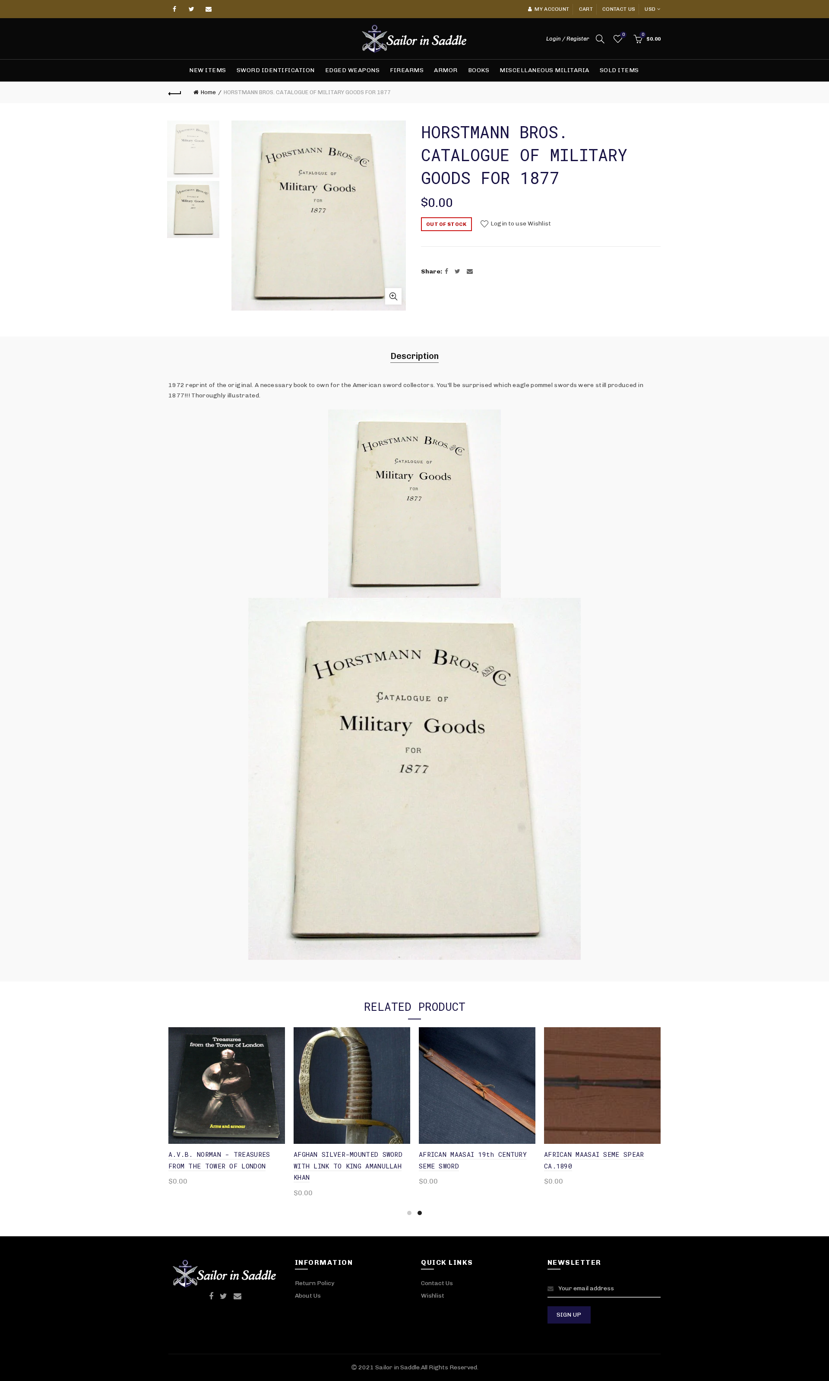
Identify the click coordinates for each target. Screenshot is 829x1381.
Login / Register (567, 38)
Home (208, 92)
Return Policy (314, 1283)
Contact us (618, 9)
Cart (586, 9)
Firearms (407, 70)
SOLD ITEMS (619, 70)
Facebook (174, 9)
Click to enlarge (393, 296)
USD (650, 9)
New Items (207, 70)
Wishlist (623, 34)
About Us (308, 1295)
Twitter (191, 9)
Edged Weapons (352, 70)
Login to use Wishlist (520, 224)
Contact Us (437, 1283)
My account (552, 9)
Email (209, 9)
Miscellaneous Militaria (544, 70)
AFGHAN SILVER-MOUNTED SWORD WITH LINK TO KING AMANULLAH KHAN (348, 1165)
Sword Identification (276, 70)
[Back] (175, 92)
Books (479, 70)
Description (414, 356)
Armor (446, 70)
